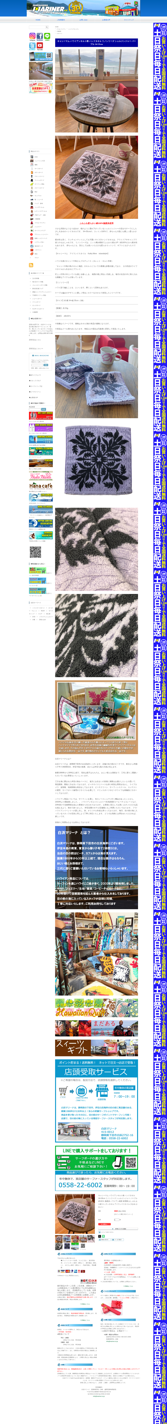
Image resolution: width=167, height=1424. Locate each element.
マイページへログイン (90, 15)
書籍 (36, 165)
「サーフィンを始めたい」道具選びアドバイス (40, 516)
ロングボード (36, 305)
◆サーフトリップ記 (35, 386)
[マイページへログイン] (41, 93)
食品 (36, 254)
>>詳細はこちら (85, 1304)
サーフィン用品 (39, 184)
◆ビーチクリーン (35, 392)
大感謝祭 (35, 312)
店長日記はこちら (35, 340)
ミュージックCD (40, 161)
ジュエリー (38, 226)
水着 (33, 619)
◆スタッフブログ (35, 381)
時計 (36, 192)
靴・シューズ (39, 199)
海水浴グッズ (39, 246)
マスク (37, 257)
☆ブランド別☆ (39, 242)
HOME (38, 20)
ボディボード (39, 172)
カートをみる (104, 15)
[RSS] (31, 266)
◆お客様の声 (33, 397)
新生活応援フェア (37, 288)
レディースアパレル (41, 211)
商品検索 (32, 407)
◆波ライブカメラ (35, 375)
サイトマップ (129, 20)
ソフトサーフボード (38, 608)
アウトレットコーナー (41, 234)
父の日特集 (35, 278)
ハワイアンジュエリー (46, 617)
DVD (36, 157)
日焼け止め (42, 619)
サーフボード (39, 168)
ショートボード (37, 298)
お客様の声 (106, 20)
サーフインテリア (40, 230)
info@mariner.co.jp (112, 1341)
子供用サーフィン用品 (39, 295)
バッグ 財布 (39, 203)
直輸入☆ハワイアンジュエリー (41, 292)
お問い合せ (83, 20)
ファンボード (36, 302)
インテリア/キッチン (73, 29)
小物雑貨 (59, 31)
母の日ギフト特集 (37, 282)
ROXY (43, 611)
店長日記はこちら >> (36, 348)
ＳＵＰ (40, 614)
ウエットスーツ (39, 176)
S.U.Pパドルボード (38, 309)
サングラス (38, 196)
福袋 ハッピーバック (41, 238)
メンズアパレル (39, 207)
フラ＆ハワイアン (61, 29)
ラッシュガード (39, 180)
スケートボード (39, 188)
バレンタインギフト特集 (39, 285)
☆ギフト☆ (59, 33)
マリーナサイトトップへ (74, 15)
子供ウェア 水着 (40, 215)
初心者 (48, 614)
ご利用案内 (61, 20)
